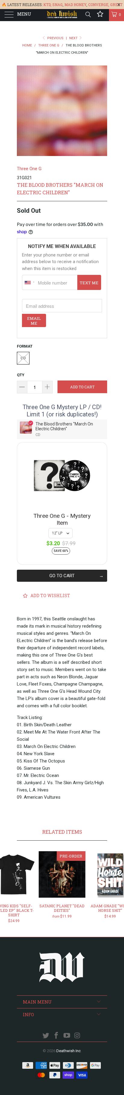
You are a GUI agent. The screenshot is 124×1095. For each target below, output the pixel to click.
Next (74, 38)
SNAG (57, 4)
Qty (20, 375)
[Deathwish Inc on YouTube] (67, 1036)
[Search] (88, 14)
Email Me (34, 321)
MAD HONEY (75, 4)
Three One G (29, 168)
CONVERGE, (98, 4)
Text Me (89, 282)
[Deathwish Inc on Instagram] (77, 1036)
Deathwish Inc (68, 1051)
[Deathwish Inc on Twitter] (46, 1036)
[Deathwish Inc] (62, 15)
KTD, (47, 4)
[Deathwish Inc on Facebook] (56, 1036)
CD (23, 358)
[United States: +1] (29, 282)
